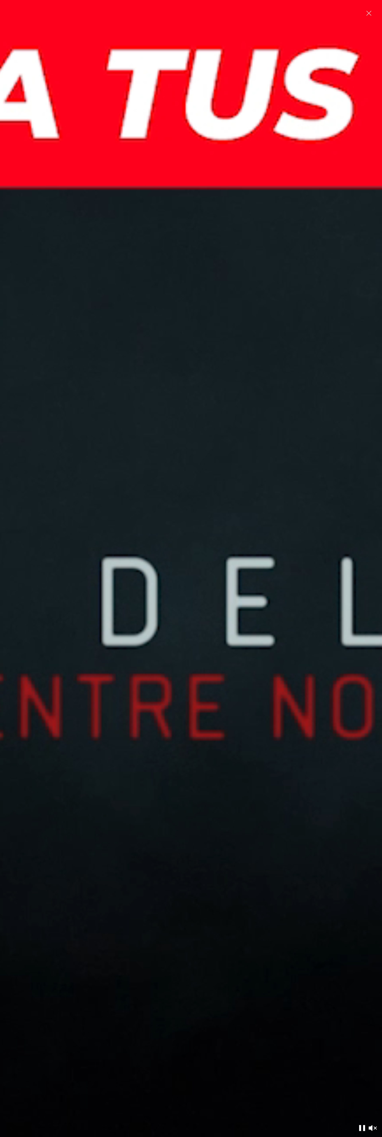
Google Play (41, 1093)
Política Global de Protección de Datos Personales (189, 1099)
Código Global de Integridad (177, 1080)
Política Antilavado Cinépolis (177, 1093)
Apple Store (40, 1099)
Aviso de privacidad (108, 1080)
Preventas (39, 1080)
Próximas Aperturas (235, 1080)
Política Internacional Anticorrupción (182, 1087)
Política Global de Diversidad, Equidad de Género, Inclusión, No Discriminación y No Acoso (189, 1106)
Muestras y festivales (45, 1087)
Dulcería (296, 6)
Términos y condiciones (110, 1087)
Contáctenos (232, 1087)
